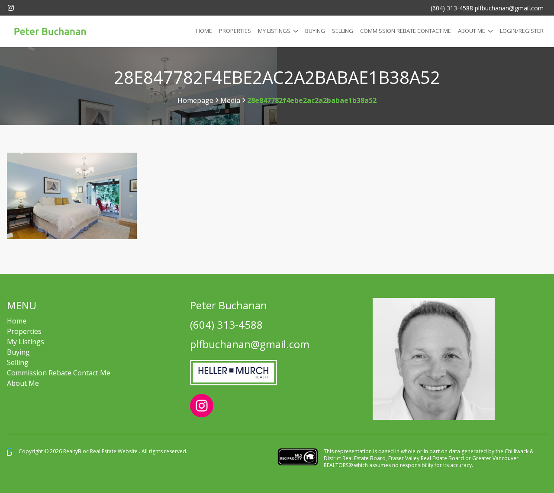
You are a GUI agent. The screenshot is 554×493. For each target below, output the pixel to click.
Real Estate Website (114, 451)
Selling (342, 31)
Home (204, 31)
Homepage (195, 100)
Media (230, 100)
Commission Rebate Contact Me (58, 373)
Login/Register (522, 31)
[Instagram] (11, 7)
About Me (471, 31)
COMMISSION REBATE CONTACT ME (405, 31)
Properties (235, 31)
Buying (315, 31)
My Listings (274, 31)
